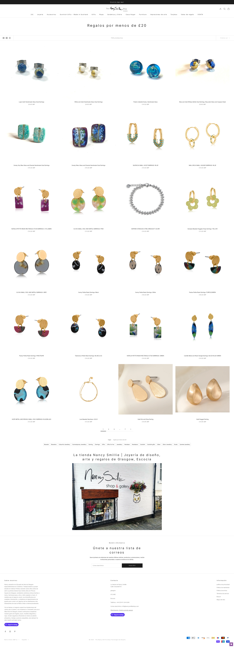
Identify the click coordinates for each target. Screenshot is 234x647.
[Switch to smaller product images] (6, 37)
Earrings (97, 444)
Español (24, 639)
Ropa (101, 14)
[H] (32, 14)
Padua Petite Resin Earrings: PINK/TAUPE (31, 355)
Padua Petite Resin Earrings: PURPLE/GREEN (202, 292)
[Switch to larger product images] (3, 37)
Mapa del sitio (221, 599)
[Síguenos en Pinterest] (15, 631)
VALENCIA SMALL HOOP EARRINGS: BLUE (145, 165)
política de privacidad (223, 584)
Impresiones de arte (158, 14)
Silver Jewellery (167, 444)
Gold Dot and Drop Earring (145, 419)
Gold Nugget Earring (202, 419)
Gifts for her (110, 444)
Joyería (40, 14)
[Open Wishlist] (231, 644)
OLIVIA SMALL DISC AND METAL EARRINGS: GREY (31, 292)
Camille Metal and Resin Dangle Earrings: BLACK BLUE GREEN (202, 355)
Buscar (219, 596)
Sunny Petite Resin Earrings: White (145, 292)
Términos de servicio (223, 593)
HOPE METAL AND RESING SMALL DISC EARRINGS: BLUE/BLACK (31, 419)
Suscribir (213, 639)
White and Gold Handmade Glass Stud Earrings (88, 102)
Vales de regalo (187, 14)
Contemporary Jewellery (79, 444)
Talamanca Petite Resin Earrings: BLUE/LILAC (88, 355)
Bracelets (53, 444)
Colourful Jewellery (64, 444)
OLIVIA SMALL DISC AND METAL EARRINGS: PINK (88, 229)
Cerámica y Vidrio (114, 14)
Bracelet (46, 444)
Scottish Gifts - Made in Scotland (74, 14)
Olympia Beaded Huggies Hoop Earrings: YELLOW (202, 229)
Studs (175, 444)
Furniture (143, 14)
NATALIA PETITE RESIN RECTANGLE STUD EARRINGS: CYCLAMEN (31, 229)
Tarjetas (174, 14)
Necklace (127, 444)
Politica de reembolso (223, 587)
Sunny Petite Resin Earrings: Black (88, 292)
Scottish (142, 444)
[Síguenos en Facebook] (5, 631)
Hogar (109, 439)
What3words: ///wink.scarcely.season (122, 610)
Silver (158, 444)
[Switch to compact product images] (10, 37)
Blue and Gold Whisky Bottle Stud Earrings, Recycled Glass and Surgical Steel (202, 102)
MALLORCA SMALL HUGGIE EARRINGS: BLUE (202, 165)
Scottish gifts (151, 444)
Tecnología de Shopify (118, 639)
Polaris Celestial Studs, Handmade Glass (145, 102)
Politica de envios (222, 590)
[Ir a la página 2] (130, 429)
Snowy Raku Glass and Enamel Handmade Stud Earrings (88, 165)
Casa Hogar (130, 14)
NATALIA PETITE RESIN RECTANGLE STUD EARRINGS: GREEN (145, 355)
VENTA (200, 14)
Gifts (94, 14)
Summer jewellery (185, 444)
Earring (91, 444)
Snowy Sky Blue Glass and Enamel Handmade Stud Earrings (31, 165)
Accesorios (51, 14)
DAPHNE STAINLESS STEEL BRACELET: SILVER (145, 229)
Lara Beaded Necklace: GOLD (89, 419)
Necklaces (135, 444)
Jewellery (119, 444)
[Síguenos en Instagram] (10, 631)
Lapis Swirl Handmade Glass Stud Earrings (31, 102)
